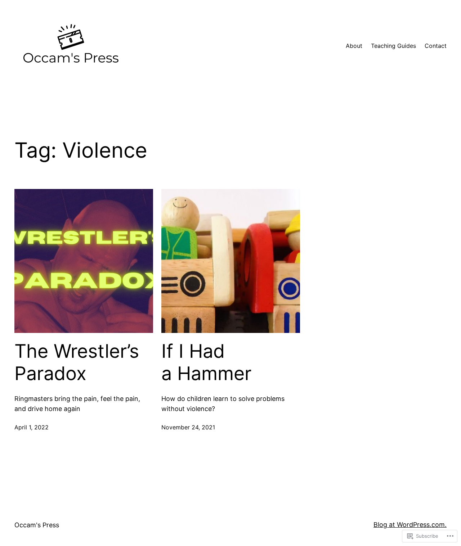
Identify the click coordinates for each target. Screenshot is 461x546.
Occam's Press (36, 525)
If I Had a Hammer (206, 362)
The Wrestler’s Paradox (76, 362)
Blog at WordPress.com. (410, 524)
